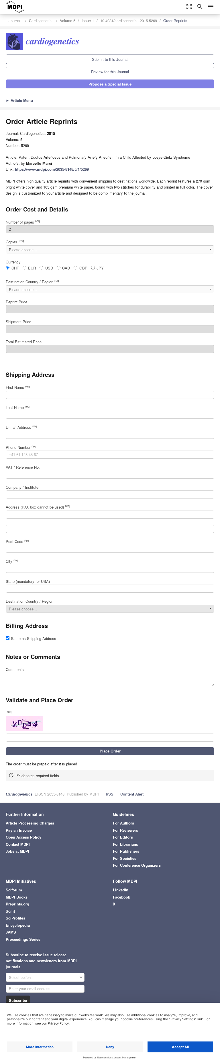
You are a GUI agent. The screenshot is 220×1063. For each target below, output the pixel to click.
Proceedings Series (23, 939)
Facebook (121, 897)
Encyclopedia (18, 925)
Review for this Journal (110, 71)
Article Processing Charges (30, 823)
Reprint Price (16, 301)
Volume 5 (67, 20)
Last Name (18, 407)
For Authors (123, 823)
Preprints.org (17, 904)
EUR (32, 268)
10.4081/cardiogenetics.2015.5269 (128, 20)
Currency (13, 262)
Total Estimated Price (24, 341)
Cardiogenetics (41, 20)
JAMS (11, 932)
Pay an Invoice (19, 830)
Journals (16, 20)
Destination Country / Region (32, 281)
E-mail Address (21, 427)
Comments (15, 669)
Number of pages (23, 222)
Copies (15, 242)
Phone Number (21, 447)
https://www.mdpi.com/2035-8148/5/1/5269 (52, 169)
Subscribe (18, 1000)
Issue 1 (88, 20)
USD (49, 268)
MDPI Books (17, 897)
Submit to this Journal (110, 59)
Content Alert (132, 794)
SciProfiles (15, 918)
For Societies (124, 858)
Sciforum (14, 890)
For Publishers (126, 851)
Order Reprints (175, 20)
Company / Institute (22, 487)
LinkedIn (120, 890)
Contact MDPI (18, 844)
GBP (83, 268)
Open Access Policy (23, 837)
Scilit (10, 911)
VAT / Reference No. (23, 467)
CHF (15, 268)
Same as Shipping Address (33, 638)
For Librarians (125, 844)
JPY (100, 268)
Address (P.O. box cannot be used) (38, 507)
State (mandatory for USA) (28, 581)
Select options (21, 977)
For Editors (123, 837)
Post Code (17, 541)
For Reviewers (125, 830)
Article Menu (19, 100)
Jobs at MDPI (17, 851)
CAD (66, 268)
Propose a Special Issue (110, 84)
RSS (109, 794)
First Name (18, 387)
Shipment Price (18, 321)
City (12, 561)
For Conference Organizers (137, 865)
